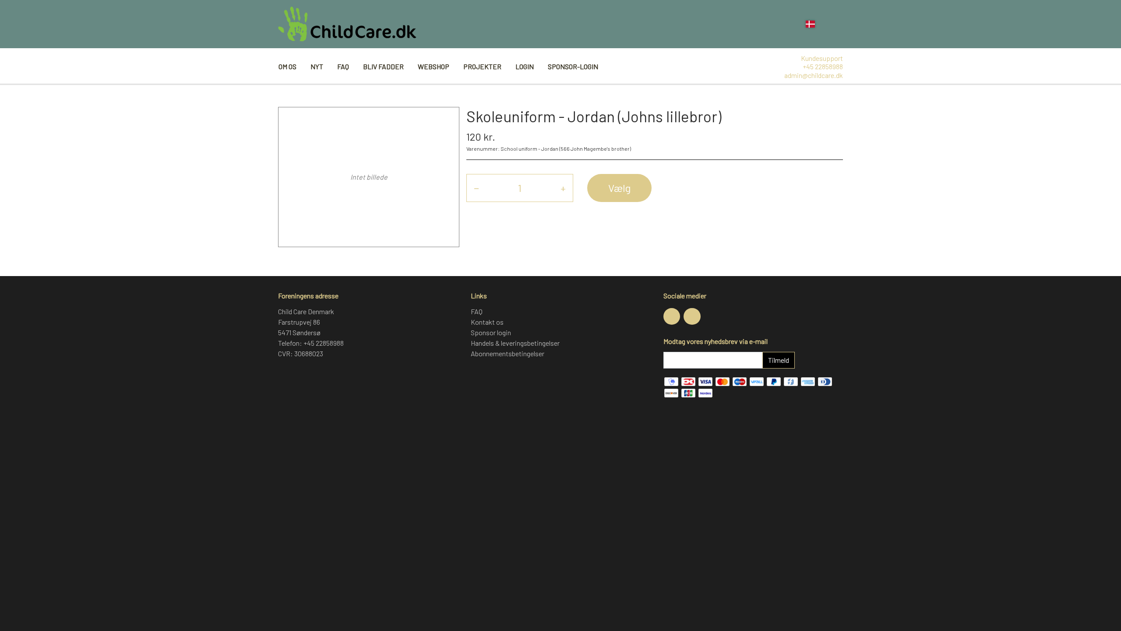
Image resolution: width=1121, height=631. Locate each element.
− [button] (476, 187)
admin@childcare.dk (813, 75)
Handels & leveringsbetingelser (515, 343)
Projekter (482, 66)
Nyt (316, 66)
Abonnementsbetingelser (507, 353)
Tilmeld (778, 360)
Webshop (433, 66)
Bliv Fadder (383, 66)
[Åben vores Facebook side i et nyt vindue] (671, 316)
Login (524, 66)
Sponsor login (491, 332)
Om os (287, 66)
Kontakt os (487, 322)
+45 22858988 (823, 66)
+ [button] (563, 187)
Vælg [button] (619, 187)
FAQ (343, 66)
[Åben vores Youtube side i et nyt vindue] (692, 316)
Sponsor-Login (573, 66)
